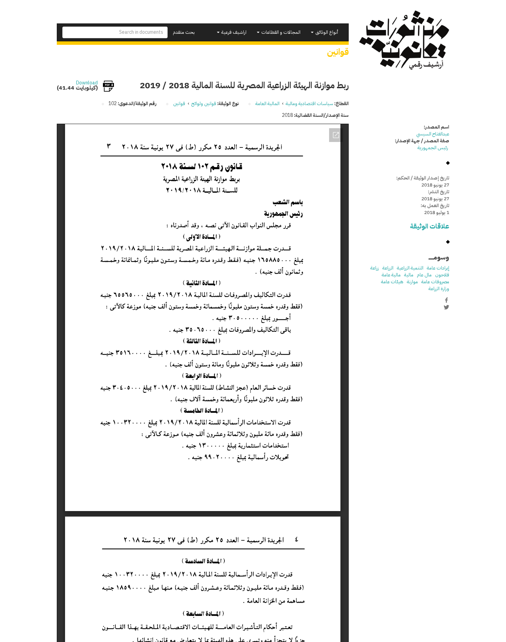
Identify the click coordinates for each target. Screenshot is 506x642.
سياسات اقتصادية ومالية (309, 103)
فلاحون (442, 274)
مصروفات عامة (435, 281)
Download (87, 83)
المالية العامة (267, 103)
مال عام (424, 274)
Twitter (446, 307)
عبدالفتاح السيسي (432, 133)
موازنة (412, 281)
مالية (408, 274)
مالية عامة (391, 274)
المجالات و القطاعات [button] (280, 32)
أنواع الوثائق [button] (326, 32)
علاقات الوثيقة (429, 226)
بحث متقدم (184, 32)
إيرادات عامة (438, 268)
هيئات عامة (392, 281)
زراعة (374, 268)
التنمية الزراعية (410, 268)
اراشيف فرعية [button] (233, 32)
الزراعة (387, 268)
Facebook (446, 300)
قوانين (179, 103)
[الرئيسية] (404, 40)
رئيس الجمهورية (433, 147)
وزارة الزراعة (439, 288)
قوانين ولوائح (203, 103)
